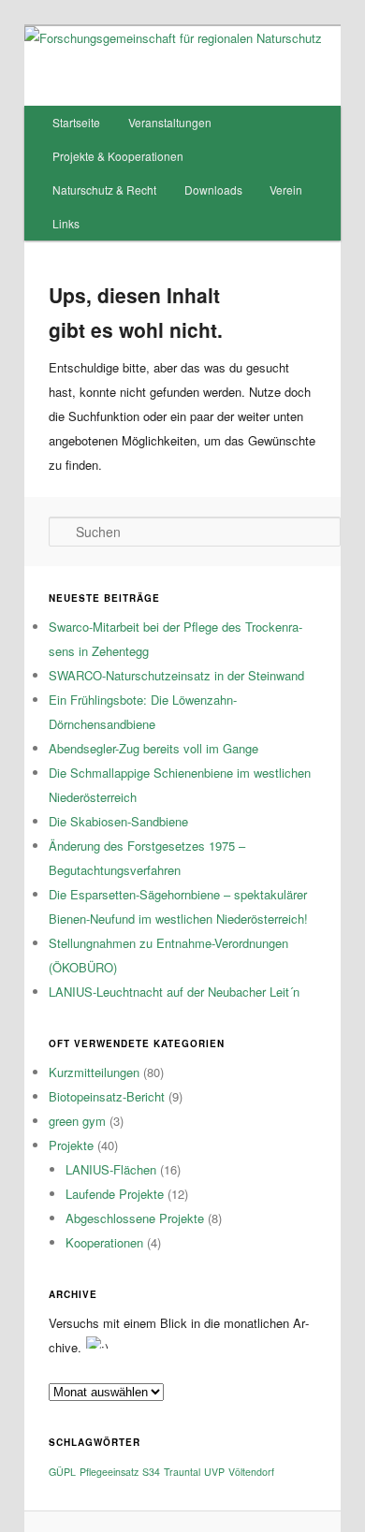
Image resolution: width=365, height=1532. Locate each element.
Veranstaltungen (170, 122)
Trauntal (182, 1472)
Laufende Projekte (115, 1194)
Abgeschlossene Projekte (135, 1218)
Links (66, 223)
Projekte (71, 1145)
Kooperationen (104, 1242)
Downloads (213, 189)
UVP (214, 1472)
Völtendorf (251, 1472)
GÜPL (62, 1472)
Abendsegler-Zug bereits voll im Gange (153, 748)
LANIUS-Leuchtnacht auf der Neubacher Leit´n (174, 991)
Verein (286, 189)
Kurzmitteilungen (94, 1072)
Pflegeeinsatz (109, 1472)
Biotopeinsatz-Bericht (107, 1096)
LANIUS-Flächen (111, 1169)
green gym (77, 1121)
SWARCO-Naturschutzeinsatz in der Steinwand (176, 675)
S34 (151, 1472)
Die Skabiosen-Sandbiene (118, 821)
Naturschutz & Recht (104, 189)
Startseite (76, 122)
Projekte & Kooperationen (117, 156)
